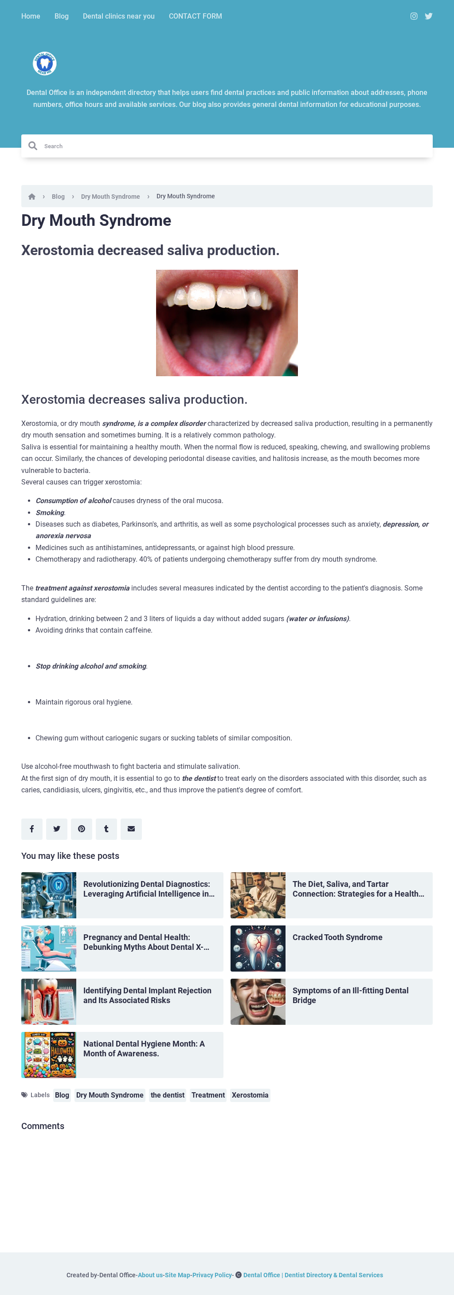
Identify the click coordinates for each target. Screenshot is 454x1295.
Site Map (177, 1275)
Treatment (208, 1095)
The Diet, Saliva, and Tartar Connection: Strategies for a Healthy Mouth (358, 889)
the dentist (167, 1095)
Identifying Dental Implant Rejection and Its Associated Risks (147, 995)
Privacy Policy (212, 1275)
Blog (62, 16)
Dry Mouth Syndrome (110, 196)
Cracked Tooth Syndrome (338, 937)
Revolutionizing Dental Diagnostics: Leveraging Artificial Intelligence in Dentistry (146, 889)
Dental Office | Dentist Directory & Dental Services (313, 1275)
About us (150, 1275)
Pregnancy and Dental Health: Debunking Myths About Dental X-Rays (143, 943)
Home (30, 16)
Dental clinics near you (119, 16)
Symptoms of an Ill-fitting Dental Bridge (351, 995)
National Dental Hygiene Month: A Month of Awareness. (144, 1049)
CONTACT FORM (195, 16)
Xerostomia (250, 1095)
